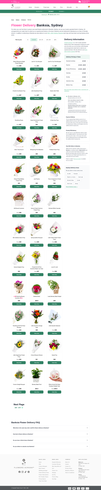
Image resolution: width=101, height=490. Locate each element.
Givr (53, 468)
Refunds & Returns (69, 470)
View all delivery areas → (72, 186)
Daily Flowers (42, 468)
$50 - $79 (41, 39)
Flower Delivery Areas (44, 472)
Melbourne (39, 11)
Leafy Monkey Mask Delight (54, 296)
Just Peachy (37, 179)
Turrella (78, 180)
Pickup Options (42, 478)
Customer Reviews (56, 464)
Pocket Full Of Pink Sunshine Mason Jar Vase (36, 267)
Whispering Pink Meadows (36, 149)
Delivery (17, 19)
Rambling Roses (19, 120)
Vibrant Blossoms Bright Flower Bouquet (19, 62)
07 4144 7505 (82, 472)
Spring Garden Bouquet (36, 237)
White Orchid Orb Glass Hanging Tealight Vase (54, 385)
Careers (67, 464)
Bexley (76, 183)
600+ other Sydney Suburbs (55, 33)
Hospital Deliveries (56, 462)
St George (23, 19)
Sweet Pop (54, 355)
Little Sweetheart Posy (36, 91)
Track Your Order (43, 481)
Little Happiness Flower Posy (19, 355)
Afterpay (54, 472)
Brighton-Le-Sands (71, 177)
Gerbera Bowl (36, 296)
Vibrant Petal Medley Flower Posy (19, 179)
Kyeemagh (80, 177)
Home (30, 7)
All (27, 39)
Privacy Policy (68, 468)
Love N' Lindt (54, 267)
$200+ (55, 39)
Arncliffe (69, 173)
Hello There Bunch (19, 149)
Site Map (54, 478)
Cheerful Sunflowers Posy (19, 91)
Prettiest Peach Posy (54, 149)
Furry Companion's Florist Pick (54, 179)
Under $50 (34, 39)
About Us (67, 462)
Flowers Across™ (68, 42)
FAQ (40, 464)
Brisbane (61, 11)
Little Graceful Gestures (54, 325)
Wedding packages (43, 470)
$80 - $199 (49, 39)
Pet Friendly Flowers (43, 476)
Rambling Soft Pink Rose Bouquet (19, 326)
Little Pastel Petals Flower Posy (54, 238)
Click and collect (77, 159)
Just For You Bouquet (36, 61)
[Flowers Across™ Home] (15, 6)
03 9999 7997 (82, 466)
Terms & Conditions (69, 472)
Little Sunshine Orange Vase (36, 326)
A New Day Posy (54, 120)
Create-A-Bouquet (43, 466)
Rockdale (76, 173)
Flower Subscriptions (44, 474)
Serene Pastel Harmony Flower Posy (37, 209)
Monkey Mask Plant (36, 384)
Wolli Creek (69, 183)
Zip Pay (54, 474)
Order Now (18, 69)
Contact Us (67, 466)
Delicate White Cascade (54, 208)
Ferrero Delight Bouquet (19, 384)
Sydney (51, 11)
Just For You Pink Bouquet (54, 61)
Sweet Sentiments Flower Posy (36, 121)
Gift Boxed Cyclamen (19, 208)
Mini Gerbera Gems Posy (19, 237)
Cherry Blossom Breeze (37, 355)
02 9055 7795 (82, 478)
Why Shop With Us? (56, 466)
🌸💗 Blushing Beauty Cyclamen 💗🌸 (19, 297)
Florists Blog (55, 476)
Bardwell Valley (70, 180)
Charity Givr (55, 470)
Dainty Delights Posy (19, 267)
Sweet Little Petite (54, 91)
